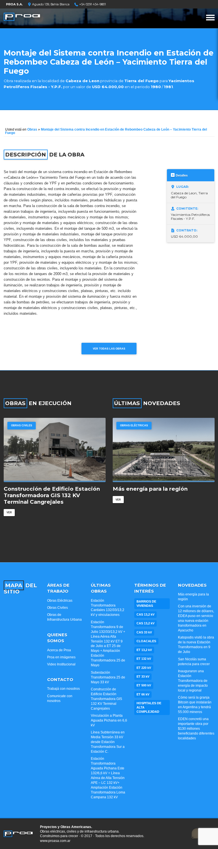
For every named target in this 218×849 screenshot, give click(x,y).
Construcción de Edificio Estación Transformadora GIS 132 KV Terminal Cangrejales (52, 495)
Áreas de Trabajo (58, 588)
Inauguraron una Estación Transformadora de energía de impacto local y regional (193, 680)
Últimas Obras (101, 588)
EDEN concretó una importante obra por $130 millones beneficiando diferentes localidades (196, 728)
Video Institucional (61, 664)
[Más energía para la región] (164, 450)
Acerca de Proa (59, 650)
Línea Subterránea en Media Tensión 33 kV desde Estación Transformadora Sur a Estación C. (108, 742)
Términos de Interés (150, 588)
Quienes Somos (57, 637)
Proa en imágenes (61, 657)
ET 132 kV (144, 658)
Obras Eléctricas (134, 425)
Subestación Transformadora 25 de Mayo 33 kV (108, 677)
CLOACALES (146, 641)
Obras (32, 129)
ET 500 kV (144, 685)
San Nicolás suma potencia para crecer (194, 661)
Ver (9, 512)
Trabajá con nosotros (63, 689)
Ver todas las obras (109, 348)
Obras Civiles (21, 425)
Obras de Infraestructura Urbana (64, 617)
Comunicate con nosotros (59, 698)
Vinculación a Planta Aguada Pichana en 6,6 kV (109, 720)
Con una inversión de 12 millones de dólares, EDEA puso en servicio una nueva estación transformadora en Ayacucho (196, 618)
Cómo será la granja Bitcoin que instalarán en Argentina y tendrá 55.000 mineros (194, 704)
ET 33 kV (143, 676)
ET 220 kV (144, 667)
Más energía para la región (150, 489)
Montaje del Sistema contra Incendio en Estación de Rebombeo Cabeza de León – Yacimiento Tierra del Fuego (106, 131)
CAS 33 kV (144, 632)
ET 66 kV (143, 694)
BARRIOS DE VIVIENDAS (146, 603)
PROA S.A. (14, 4)
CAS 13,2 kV (145, 614)
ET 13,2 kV (144, 650)
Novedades (192, 585)
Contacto (60, 679)
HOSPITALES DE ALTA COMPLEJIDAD (149, 707)
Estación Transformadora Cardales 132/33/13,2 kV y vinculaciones (107, 608)
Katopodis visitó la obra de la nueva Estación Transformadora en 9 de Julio (196, 644)
